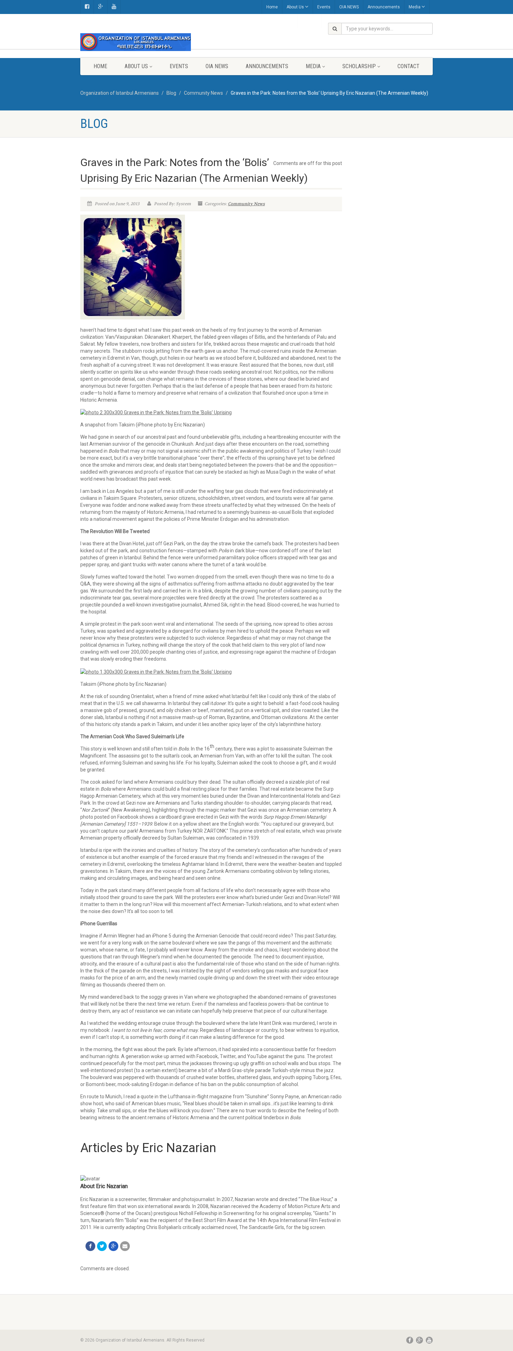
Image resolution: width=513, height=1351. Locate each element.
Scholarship (359, 66)
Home (272, 7)
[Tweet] (102, 1246)
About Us (295, 7)
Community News (246, 204)
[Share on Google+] (113, 1246)
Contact (408, 66)
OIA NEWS (349, 7)
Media (415, 7)
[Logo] (135, 42)
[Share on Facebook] (90, 1246)
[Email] (125, 1246)
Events (323, 7)
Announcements (383, 7)
